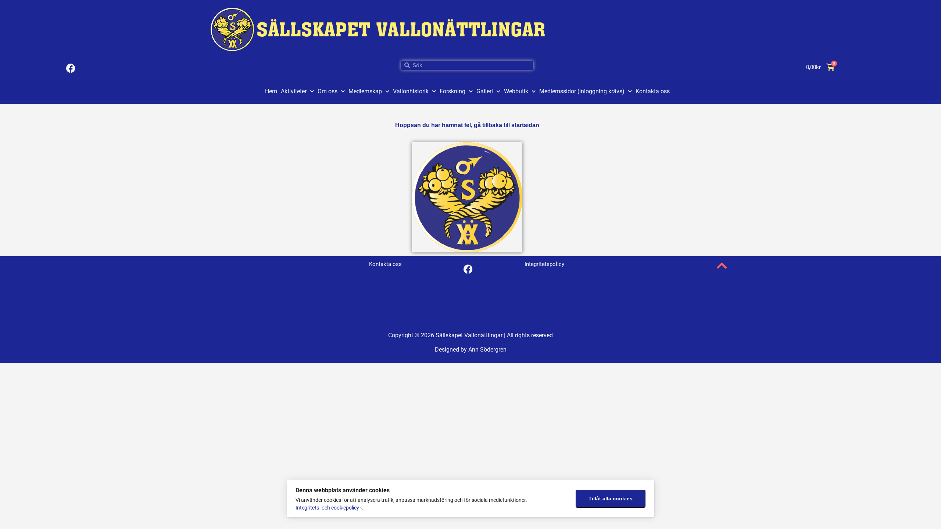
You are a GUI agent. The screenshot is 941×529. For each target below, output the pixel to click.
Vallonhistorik (411, 91)
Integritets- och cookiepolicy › (329, 508)
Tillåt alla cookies (610, 498)
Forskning (452, 91)
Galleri (484, 91)
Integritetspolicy (541, 286)
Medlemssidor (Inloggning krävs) (582, 91)
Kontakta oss (653, 91)
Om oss (327, 91)
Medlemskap (365, 91)
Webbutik (516, 91)
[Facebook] (70, 68)
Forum (531, 316)
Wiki (529, 301)
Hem (271, 91)
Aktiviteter (294, 91)
